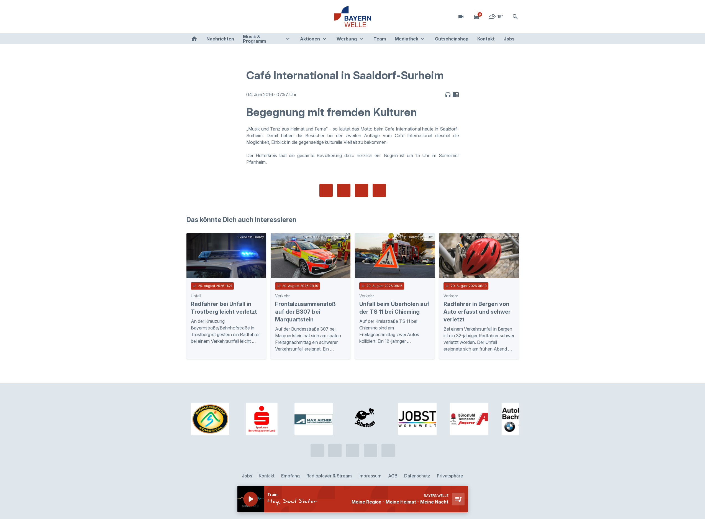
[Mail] (236, 16)
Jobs (509, 39)
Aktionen (310, 39)
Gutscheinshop (451, 39)
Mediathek (406, 39)
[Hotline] (192, 16)
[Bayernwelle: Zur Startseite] (352, 17)
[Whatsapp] (203, 16)
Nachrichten (220, 39)
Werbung (347, 39)
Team (379, 39)
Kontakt (486, 39)
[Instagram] (225, 16)
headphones (448, 94)
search (515, 16)
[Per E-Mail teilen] (379, 190)
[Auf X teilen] (343, 190)
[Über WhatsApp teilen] (361, 190)
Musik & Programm (254, 39)
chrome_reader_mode (455, 94)
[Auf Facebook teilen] (326, 190)
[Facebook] (214, 16)
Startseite (194, 38)
